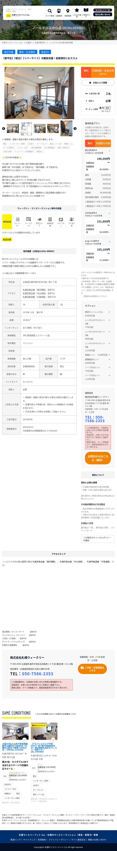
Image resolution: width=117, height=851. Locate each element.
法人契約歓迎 (49, 147)
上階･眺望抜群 (35, 147)
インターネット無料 (17, 144)
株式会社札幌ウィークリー (97, 396)
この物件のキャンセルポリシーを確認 (97, 539)
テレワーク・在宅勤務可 (24, 151)
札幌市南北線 (29, 289)
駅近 (5, 144)
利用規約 (42, 839)
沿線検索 (58, 16)
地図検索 (67, 16)
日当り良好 (7, 151)
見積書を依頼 (103, 143)
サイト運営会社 (78, 839)
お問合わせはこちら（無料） (98, 458)
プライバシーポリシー (59, 839)
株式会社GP (15, 802)
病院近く (39, 151)
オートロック (42, 144)
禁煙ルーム (68, 144)
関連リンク (16, 839)
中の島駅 (41, 293)
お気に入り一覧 (104, 10)
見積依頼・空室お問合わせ (103, 72)
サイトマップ (29, 839)
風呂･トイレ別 (55, 144)
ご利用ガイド (86, 16)
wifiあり (31, 144)
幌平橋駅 (41, 289)
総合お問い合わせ (102, 14)
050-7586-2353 (95, 418)
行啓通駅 (41, 296)
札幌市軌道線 (29, 296)
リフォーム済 (22, 147)
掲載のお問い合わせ (97, 839)
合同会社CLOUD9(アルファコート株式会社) (44, 800)
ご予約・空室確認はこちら (94, 669)
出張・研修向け (63, 147)
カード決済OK (8, 147)
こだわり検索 (77, 16)
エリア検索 (50, 16)
